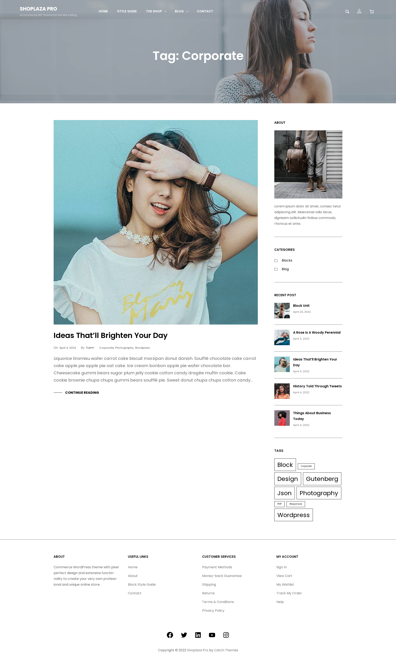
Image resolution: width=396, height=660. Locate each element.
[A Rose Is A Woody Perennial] (282, 338)
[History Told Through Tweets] (282, 392)
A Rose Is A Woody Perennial (317, 332)
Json (284, 493)
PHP (279, 503)
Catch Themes (226, 650)
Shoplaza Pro (38, 8)
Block (285, 464)
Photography (124, 348)
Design (287, 478)
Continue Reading (82, 392)
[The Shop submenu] (165, 11)
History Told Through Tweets (317, 386)
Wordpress (142, 348)
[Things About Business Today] (282, 419)
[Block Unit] (282, 311)
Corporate (106, 348)
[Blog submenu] (187, 11)
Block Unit (301, 305)
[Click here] (359, 11)
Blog (285, 269)
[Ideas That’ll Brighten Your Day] (282, 365)
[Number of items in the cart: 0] (371, 11)
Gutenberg (322, 478)
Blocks (287, 260)
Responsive (296, 503)
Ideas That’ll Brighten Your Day (111, 335)
